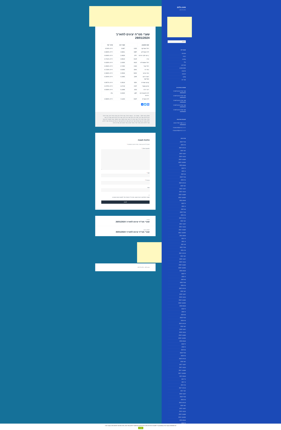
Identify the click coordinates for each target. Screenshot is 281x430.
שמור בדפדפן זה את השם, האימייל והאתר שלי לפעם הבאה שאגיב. (131, 197)
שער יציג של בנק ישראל (115, 121)
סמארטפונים (183, 68)
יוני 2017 (184, 382)
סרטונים (184, 71)
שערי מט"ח (137, 122)
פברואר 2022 (182, 218)
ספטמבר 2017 (182, 373)
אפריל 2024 (183, 142)
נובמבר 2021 (182, 226)
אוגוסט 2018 (183, 341)
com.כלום (181, 7)
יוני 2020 (184, 276)
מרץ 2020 (183, 285)
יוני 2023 (184, 171)
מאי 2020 (183, 279)
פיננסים (184, 74)
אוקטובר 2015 (182, 414)
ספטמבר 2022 (182, 197)
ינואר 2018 (183, 361)
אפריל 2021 (183, 247)
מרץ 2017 (183, 385)
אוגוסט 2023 (183, 165)
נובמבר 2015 (182, 411)
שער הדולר (128, 115)
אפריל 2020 (183, 282)
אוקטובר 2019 (182, 300)
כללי (185, 62)
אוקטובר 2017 (182, 370)
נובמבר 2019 (182, 297)
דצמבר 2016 (182, 393)
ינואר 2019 (183, 326)
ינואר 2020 (183, 291)
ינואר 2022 (183, 221)
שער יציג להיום (124, 121)
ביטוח (184, 56)
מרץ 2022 (183, 215)
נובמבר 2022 (182, 191)
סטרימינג (183, 65)
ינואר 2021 (183, 256)
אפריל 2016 (183, 396)
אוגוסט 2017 (183, 376)
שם (148, 173)
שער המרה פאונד (125, 119)
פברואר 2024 (182, 147)
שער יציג (184, 79)
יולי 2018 (183, 344)
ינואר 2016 (183, 405)
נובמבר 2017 (182, 367)
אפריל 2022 (183, 212)
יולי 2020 (183, 273)
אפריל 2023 (183, 177)
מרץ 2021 (183, 250)
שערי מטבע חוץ (124, 122)
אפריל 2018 (183, 352)
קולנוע (184, 76)
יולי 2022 (183, 203)
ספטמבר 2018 (182, 338)
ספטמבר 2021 (182, 232)
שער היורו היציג (126, 117)
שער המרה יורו (134, 119)
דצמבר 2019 (182, 294)
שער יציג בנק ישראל (141, 121)
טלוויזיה (184, 59)
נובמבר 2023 (182, 156)
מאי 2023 (183, 174)
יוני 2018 (184, 347)
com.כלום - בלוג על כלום (144, 267)
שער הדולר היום (121, 115)
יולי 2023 (183, 168)
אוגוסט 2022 (183, 200)
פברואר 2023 (182, 183)
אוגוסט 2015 (183, 420)
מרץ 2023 (183, 180)
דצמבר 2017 (182, 364)
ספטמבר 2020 (182, 267)
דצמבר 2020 (182, 259)
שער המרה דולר (142, 119)
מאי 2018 (183, 349)
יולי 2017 (183, 379)
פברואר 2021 (182, 253)
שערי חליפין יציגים (145, 122)
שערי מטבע (131, 122)
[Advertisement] (179, 27)
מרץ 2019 (183, 320)
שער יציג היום (132, 121)
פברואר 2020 (182, 288)
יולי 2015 (183, 423)
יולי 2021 (183, 238)
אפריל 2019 (183, 317)
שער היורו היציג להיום (117, 117)
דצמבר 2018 (182, 329)
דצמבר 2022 (182, 188)
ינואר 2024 (183, 150)
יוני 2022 (184, 206)
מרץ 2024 (183, 144)
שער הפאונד (118, 119)
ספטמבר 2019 (182, 303)
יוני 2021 (184, 241)
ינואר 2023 (183, 185)
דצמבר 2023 (182, 153)
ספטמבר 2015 (182, 417)
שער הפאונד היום (109, 119)
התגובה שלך (146, 148)
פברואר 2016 (182, 402)
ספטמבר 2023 (182, 162)
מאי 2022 (183, 209)
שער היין (109, 117)
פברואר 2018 (182, 358)
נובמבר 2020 (182, 262)
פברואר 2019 (182, 323)
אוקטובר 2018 (182, 335)
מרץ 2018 (183, 355)
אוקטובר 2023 (182, 159)
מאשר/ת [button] (140, 428)
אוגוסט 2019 (183, 306)
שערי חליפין (105, 121)
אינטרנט (184, 53)
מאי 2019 (183, 314)
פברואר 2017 (182, 388)
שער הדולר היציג (113, 115)
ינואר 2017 (183, 390)
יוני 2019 (184, 311)
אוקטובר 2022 (182, 194)
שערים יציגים (116, 122)
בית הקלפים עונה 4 (177, 127)
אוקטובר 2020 (182, 265)
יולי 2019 (183, 308)
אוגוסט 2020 (183, 270)
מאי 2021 (183, 244)
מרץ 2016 (183, 399)
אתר (148, 187)
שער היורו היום (134, 117)
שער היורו (141, 117)
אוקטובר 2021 (182, 229)
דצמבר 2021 (182, 224)
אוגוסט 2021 (183, 235)
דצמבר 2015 (182, 408)
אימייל (147, 180)
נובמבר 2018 (182, 332)
